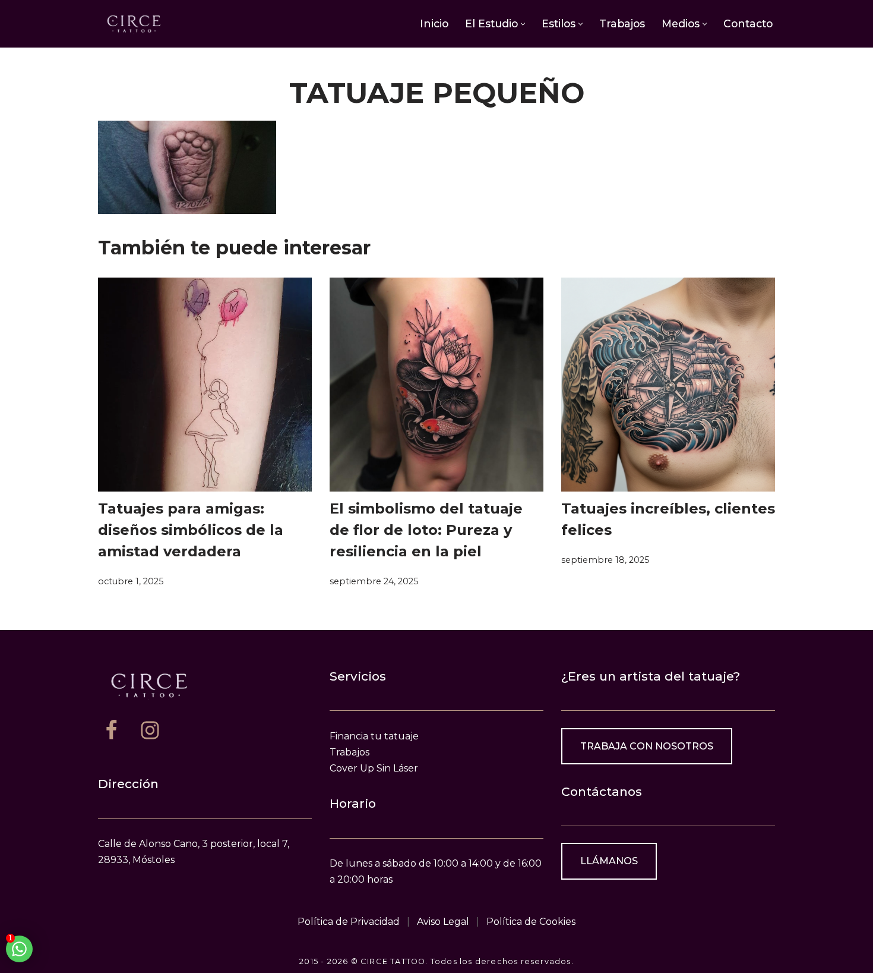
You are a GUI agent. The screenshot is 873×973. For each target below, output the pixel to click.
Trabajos (622, 23)
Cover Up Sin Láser (374, 768)
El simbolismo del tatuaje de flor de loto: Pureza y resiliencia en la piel (426, 530)
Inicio (434, 23)
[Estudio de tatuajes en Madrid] (133, 23)
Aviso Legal (443, 921)
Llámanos (609, 861)
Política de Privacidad (349, 921)
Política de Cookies (530, 921)
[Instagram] (150, 730)
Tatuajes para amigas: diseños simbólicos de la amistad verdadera (190, 530)
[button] (523, 24)
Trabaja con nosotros (646, 746)
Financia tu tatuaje (374, 736)
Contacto (748, 23)
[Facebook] (111, 730)
